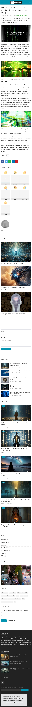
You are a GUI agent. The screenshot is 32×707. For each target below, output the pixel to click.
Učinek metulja (20, 592)
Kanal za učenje (12, 592)
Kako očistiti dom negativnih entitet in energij (19, 378)
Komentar (3, 337)
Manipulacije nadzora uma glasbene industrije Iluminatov (13, 313)
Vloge (22, 595)
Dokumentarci (4, 542)
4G (14, 601)
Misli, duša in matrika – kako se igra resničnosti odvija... (18, 364)
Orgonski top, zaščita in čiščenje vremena (20, 370)
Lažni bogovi (4, 601)
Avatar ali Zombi (17, 598)
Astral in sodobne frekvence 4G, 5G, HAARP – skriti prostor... (18, 662)
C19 (23, 598)
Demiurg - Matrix (4, 550)
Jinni (17, 595)
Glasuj (4, 620)
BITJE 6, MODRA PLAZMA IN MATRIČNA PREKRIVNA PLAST (20, 393)
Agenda (2, 553)
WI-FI (26, 592)
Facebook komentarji (16, 321)
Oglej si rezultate (11, 620)
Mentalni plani (4, 592)
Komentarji (5, 321)
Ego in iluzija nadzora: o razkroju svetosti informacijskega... (20, 669)
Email (2, 331)
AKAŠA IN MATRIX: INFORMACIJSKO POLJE (12, 263)
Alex (2, 230)
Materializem (4, 598)
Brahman (10, 601)
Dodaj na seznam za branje (21, 15)
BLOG (2, 556)
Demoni (26, 595)
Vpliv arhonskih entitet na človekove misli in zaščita (20, 385)
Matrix (7, 155)
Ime (2, 325)
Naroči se (25, 690)
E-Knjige (3, 545)
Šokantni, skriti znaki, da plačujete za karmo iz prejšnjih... (19, 655)
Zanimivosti (3, 539)
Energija (10, 598)
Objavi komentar (5, 349)
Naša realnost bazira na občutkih (8, 595)
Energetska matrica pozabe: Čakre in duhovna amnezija (13, 288)
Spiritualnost (4, 15)
